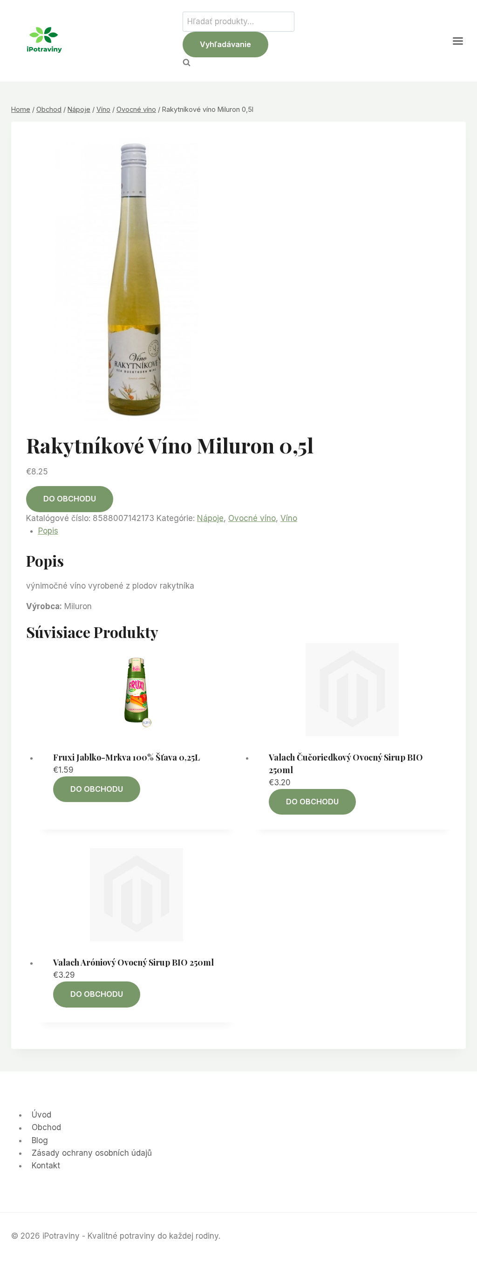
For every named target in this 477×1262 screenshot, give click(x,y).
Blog (40, 1140)
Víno (288, 518)
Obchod (46, 1127)
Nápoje (210, 518)
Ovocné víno (252, 518)
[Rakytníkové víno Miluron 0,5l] (134, 281)
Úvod (41, 1114)
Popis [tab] (48, 530)
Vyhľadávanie (225, 44)
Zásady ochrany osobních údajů (92, 1153)
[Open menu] (462, 40)
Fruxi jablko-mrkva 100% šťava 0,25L (126, 757)
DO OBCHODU (69, 498)
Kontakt (46, 1165)
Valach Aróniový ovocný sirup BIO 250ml (133, 962)
